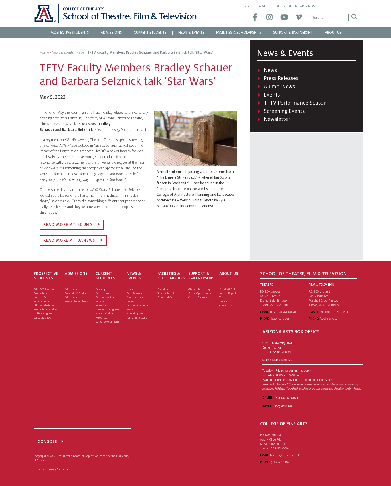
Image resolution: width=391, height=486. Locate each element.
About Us (333, 33)
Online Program (43, 313)
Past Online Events (137, 317)
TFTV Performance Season (295, 103)
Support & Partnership (293, 33)
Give (262, 6)
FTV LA (223, 301)
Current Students (150, 33)
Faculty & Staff (227, 289)
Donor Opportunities (200, 293)
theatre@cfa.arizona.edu (285, 311)
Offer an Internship (199, 289)
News (270, 70)
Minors (100, 301)
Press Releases (281, 78)
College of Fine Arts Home (295, 6)
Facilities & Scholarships (238, 33)
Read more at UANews (70, 240)
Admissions (111, 33)
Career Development (107, 321)
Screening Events (284, 111)
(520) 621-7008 (280, 318)
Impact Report (227, 293)
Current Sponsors (198, 297)
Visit (248, 6)
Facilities (162, 289)
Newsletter (277, 119)
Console (47, 441)
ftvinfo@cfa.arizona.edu (333, 311)
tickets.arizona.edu (286, 397)
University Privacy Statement (52, 469)
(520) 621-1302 (280, 462)
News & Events (191, 33)
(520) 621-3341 (282, 406)
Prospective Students (69, 33)
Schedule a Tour (43, 317)
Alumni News (279, 86)
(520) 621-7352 (328, 318)
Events (272, 95)
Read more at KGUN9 (68, 225)
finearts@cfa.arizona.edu (285, 455)
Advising (100, 289)
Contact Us (225, 305)
